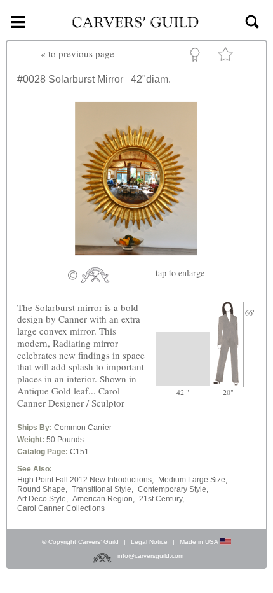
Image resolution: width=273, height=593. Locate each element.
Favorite (227, 57)
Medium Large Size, (192, 479)
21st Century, (161, 498)
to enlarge (180, 273)
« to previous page (77, 53)
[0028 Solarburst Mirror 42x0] (136, 259)
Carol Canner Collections (61, 508)
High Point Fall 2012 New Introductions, (85, 479)
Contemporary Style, (173, 489)
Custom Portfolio (197, 56)
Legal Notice (149, 541)
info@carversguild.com (150, 555)
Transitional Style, (102, 489)
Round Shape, (42, 489)
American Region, (103, 498)
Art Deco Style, (42, 498)
